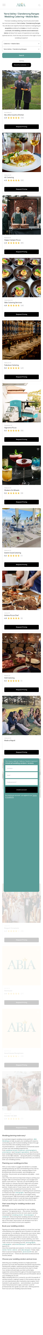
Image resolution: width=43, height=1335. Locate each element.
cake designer (26, 1250)
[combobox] (20, 43)
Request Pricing (21, 127)
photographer (31, 1242)
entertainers (6, 1152)
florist (9, 1250)
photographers (31, 1150)
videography (19, 1193)
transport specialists (22, 1152)
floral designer (29, 1215)
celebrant (5, 1217)
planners (22, 1150)
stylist (4, 1250)
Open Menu (4, 5)
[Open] (39, 43)
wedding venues (11, 1150)
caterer (14, 1250)
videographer (7, 1244)
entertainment (20, 1244)
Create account (21, 790)
